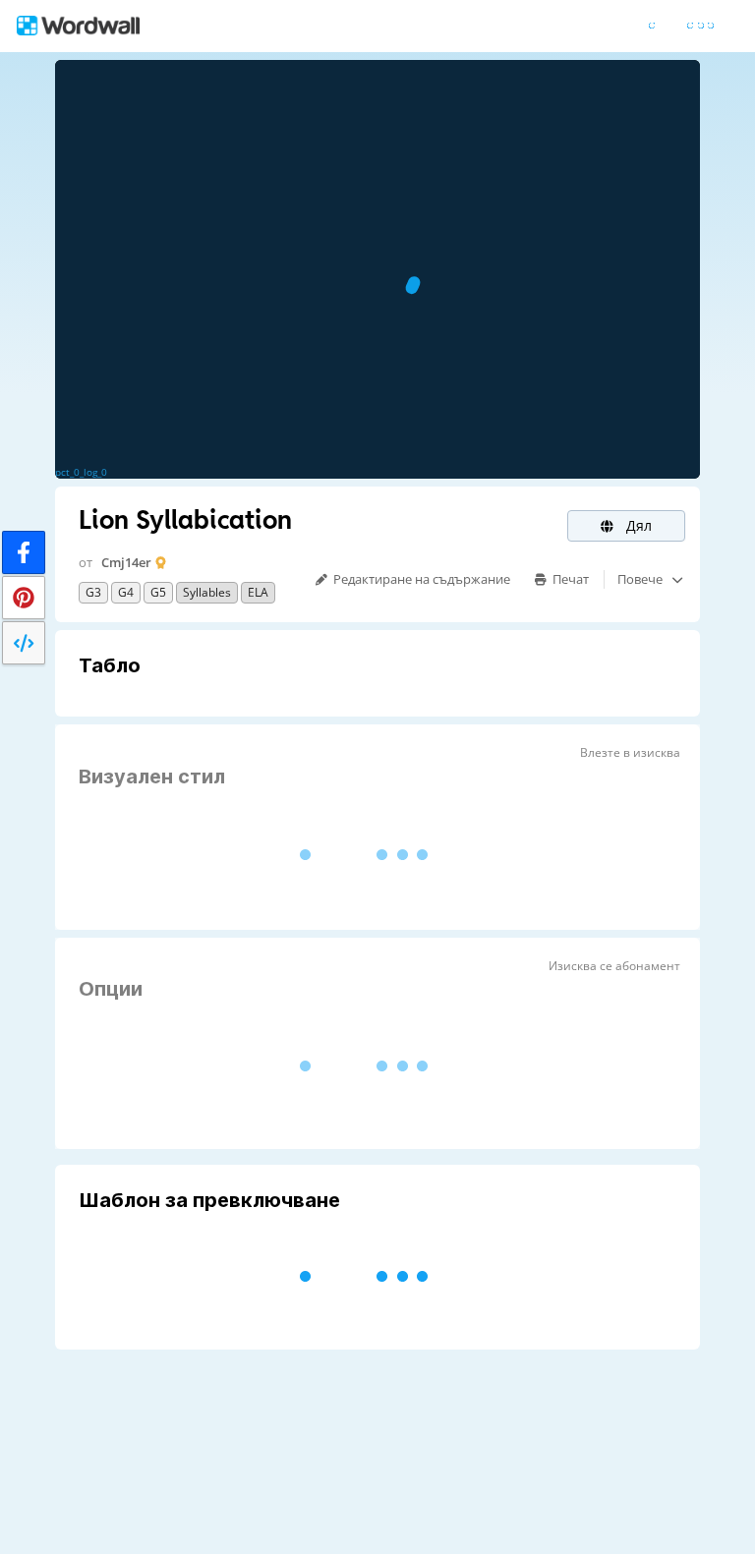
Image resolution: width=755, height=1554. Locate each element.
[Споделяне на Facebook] (23, 552)
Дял (637, 525)
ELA (258, 592)
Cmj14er (126, 562)
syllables (207, 592)
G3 (93, 592)
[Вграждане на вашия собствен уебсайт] (23, 642)
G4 (126, 592)
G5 (158, 592)
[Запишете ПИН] (23, 597)
